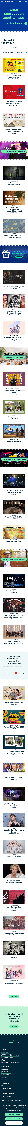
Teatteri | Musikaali (7, 52)
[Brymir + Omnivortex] (14, 581)
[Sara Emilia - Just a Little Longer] (14, 820)
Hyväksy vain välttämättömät (14, 1118)
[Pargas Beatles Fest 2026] (14, 717)
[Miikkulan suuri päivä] (14, 532)
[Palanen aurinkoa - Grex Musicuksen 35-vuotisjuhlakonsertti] (14, 198)
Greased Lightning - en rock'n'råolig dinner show (14, 616)
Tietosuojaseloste (6, 1072)
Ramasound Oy (14, 959)
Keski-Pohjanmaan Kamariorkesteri (14, 644)
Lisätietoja (14, 1123)
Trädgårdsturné (14, 417)
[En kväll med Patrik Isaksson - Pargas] (14, 301)
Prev (3, 52)
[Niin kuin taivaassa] (14, 431)
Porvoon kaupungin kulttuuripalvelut (14, 884)
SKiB (14, 340)
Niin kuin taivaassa (14, 441)
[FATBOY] (14, 948)
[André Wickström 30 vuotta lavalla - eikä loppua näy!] (14, 379)
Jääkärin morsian (14, 183)
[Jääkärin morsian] (14, 173)
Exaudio (14, 238)
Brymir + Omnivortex (14, 591)
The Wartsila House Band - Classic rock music (14, 492)
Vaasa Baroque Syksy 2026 (14, 908)
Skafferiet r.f (14, 494)
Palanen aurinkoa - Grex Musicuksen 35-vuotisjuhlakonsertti (14, 209)
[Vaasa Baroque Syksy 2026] (14, 897)
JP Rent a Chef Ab (14, 418)
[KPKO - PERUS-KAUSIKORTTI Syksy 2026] (14, 632)
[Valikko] (2, 1)
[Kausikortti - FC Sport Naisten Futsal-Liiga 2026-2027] (14, 92)
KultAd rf (14, 728)
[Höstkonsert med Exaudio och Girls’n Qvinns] (14, 226)
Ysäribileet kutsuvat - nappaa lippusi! (14, 459)
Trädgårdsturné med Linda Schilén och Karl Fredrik (14, 752)
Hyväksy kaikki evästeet (14, 1114)
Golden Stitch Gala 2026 (14, 517)
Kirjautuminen (5, 1052)
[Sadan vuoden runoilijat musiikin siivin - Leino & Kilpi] (14, 120)
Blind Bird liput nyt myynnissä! (14, 357)
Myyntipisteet (5, 1069)
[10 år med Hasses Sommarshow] (14, 65)
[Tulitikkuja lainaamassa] (14, 693)
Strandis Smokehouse (14, 754)
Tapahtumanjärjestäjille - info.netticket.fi (12, 1100)
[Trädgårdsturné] (14, 407)
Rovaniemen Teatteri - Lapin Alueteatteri (14, 983)
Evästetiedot (4, 1079)
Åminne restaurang (14, 618)
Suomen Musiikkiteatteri (14, 781)
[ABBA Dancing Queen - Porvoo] (14, 768)
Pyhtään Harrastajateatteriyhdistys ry (14, 542)
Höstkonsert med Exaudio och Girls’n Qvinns (14, 236)
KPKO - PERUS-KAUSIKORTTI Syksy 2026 (14, 642)
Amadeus (14, 982)
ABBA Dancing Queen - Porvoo (14, 778)
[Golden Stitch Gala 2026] (14, 507)
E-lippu (3, 1060)
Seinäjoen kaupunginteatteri (14, 184)
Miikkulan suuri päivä (14, 541)
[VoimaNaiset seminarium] (14, 923)
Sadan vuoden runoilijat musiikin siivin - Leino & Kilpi (14, 131)
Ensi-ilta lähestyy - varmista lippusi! (14, 151)
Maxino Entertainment (14, 314)
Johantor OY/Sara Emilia (14, 833)
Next (26, 52)
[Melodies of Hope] (14, 847)
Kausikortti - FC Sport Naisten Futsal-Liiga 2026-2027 (14, 103)
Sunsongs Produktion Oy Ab (14, 78)
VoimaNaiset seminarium (14, 933)
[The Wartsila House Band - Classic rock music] (14, 481)
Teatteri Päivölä (14, 704)
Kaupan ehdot (5, 1071)
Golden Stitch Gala (14, 518)
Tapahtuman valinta (6, 1054)
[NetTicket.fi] (14, 1043)
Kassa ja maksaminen (7, 1057)
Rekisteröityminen (6, 1051)
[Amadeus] (14, 972)
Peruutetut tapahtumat (4, 1076)
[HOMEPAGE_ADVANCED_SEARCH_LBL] (25, 23)
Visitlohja (14, 807)
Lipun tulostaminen (6, 1059)
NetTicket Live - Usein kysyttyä (10, 1062)
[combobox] (14, 23)
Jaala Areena (14, 288)
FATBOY (14, 958)
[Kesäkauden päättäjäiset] (14, 277)
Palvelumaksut (5, 1074)
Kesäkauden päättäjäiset (14, 287)
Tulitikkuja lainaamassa (14, 703)
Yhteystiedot (4, 1068)
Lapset (19, 52)
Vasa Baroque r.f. (14, 910)
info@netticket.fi (7, 1086)
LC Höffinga (14, 857)
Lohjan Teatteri (14, 442)
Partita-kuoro (14, 135)
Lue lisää (14, 1026)
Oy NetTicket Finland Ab (9, 1093)
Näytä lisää (14, 996)
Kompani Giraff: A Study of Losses (14, 338)
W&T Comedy (14, 394)
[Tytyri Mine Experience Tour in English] (14, 794)
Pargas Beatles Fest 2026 (14, 727)
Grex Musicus (14, 212)
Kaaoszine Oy (14, 592)
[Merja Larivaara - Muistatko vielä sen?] (14, 871)
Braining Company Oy (14, 934)
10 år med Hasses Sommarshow (14, 76)
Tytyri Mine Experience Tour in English (14, 805)
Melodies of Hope (14, 856)
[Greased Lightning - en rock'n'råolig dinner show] (14, 605)
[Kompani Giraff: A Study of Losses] (14, 328)
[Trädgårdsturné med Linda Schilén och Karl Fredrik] (14, 742)
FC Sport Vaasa (14, 106)
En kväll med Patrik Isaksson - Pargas (14, 312)
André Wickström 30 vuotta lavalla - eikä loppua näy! (14, 390)
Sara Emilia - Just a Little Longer (14, 831)
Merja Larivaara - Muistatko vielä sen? (14, 882)
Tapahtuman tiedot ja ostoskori (10, 1055)
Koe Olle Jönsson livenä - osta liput (14, 559)
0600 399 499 (7, 1088)
